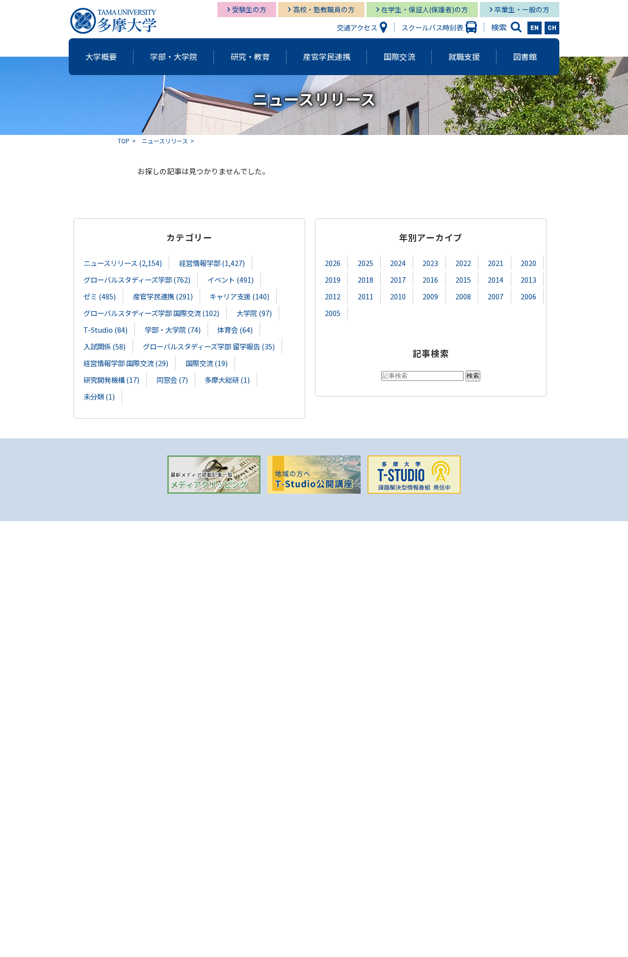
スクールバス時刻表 (432, 27)
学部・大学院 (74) (173, 329)
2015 (463, 279)
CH (552, 28)
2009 (430, 296)
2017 (398, 279)
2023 (430, 263)
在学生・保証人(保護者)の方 (424, 9)
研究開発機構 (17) (111, 379)
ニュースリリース (165, 140)
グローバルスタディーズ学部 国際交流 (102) (151, 313)
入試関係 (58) (104, 346)
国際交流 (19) (206, 363)
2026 (332, 263)
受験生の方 (249, 9)
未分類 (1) (99, 396)
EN (534, 28)
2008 (463, 296)
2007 (495, 296)
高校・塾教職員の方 (324, 9)
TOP (124, 140)
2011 (365, 296)
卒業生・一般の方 (522, 9)
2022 (463, 263)
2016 (430, 279)
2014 (495, 279)
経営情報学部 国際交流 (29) (125, 363)
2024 (398, 263)
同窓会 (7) (172, 379)
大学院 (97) (254, 313)
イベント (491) (231, 279)
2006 (528, 296)
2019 (332, 279)
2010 (398, 296)
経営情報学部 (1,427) (212, 263)
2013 (528, 279)
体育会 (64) (235, 329)
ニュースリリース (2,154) (122, 263)
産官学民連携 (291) (163, 296)
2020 (528, 263)
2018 (365, 279)
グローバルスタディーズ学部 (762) (136, 279)
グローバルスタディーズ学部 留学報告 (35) (209, 346)
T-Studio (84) (105, 329)
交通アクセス (357, 27)
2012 (332, 296)
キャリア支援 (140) (239, 296)
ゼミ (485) (99, 296)
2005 (332, 313)
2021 (495, 263)
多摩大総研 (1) (227, 379)
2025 (365, 263)
